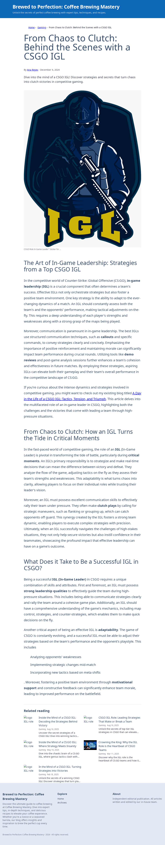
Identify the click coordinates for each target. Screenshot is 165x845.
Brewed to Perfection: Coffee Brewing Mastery (66, 6)
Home (31, 27)
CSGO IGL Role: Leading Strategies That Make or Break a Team (119, 719)
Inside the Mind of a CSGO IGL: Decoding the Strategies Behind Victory (58, 721)
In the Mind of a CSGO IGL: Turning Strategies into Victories (60, 768)
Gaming (42, 27)
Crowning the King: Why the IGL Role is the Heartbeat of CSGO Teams (118, 746)
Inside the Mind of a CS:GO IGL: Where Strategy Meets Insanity (58, 744)
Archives (62, 802)
